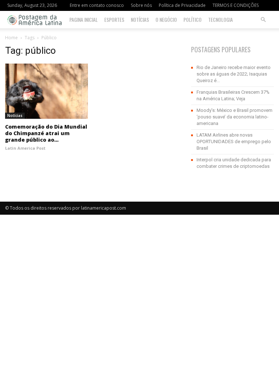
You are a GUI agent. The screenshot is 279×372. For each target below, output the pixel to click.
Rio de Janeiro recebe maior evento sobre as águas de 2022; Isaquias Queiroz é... (234, 74)
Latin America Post (25, 148)
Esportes (114, 19)
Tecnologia (220, 19)
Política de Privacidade (182, 5)
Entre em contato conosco (97, 5)
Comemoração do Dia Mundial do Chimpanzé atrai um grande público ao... (46, 133)
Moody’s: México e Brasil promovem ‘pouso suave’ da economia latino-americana (234, 117)
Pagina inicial (83, 19)
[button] (263, 19)
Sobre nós (141, 5)
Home (11, 38)
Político (192, 19)
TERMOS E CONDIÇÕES (236, 5)
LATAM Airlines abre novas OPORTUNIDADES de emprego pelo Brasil (234, 141)
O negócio (166, 19)
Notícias (140, 19)
